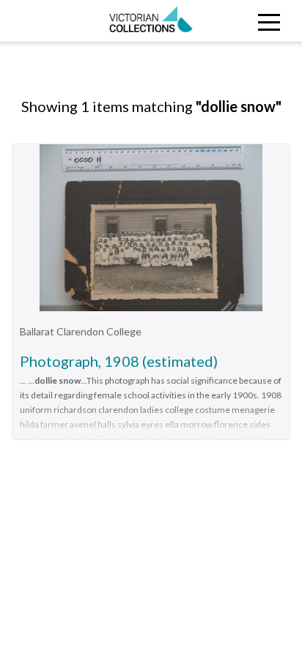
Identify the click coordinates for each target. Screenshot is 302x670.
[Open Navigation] (264, 21)
